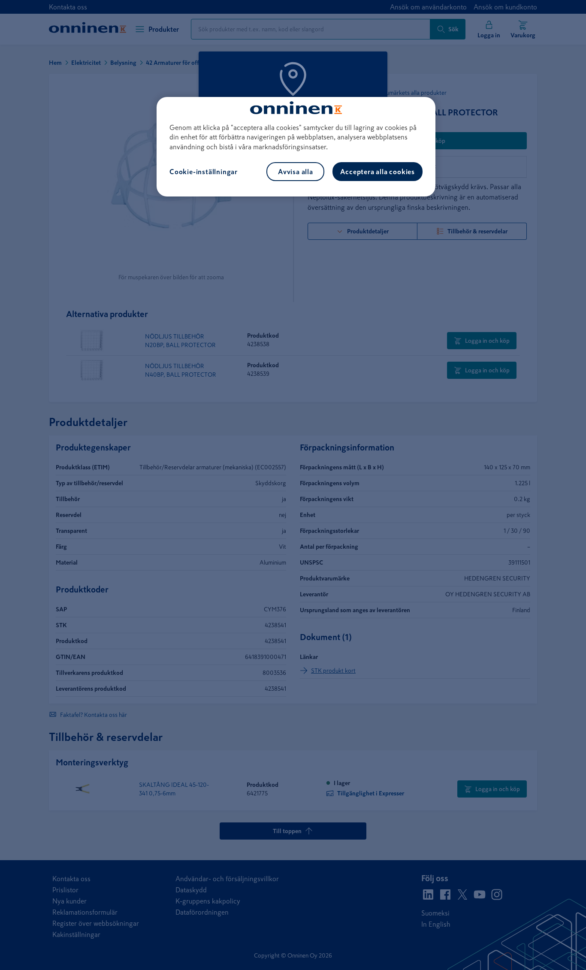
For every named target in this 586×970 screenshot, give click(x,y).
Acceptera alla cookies (377, 171)
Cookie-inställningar (203, 171)
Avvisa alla (295, 171)
